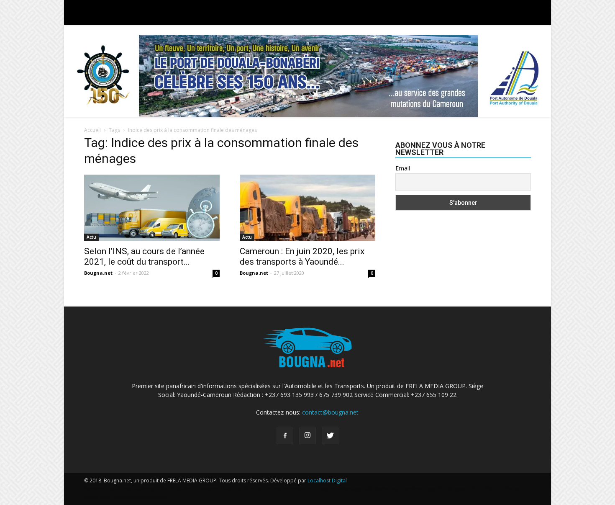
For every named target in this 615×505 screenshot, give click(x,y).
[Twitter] (330, 436)
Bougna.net (98, 273)
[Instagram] (307, 436)
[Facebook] (285, 436)
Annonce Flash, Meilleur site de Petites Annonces (256, 488)
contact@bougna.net (330, 412)
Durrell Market (176, 488)
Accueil (92, 130)
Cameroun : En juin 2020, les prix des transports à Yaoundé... (302, 256)
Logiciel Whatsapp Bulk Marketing (358, 488)
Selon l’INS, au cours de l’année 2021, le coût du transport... (144, 256)
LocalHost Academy (130, 488)
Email (402, 168)
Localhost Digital (327, 480)
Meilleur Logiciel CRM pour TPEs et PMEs (451, 488)
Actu (91, 237)
